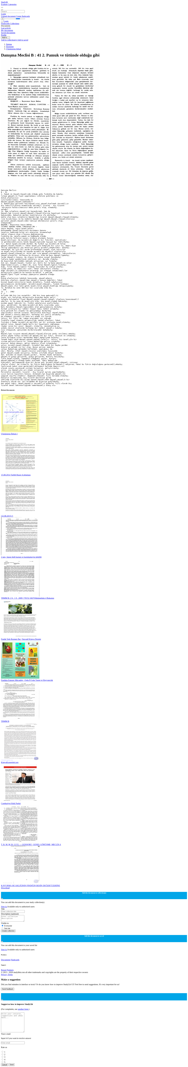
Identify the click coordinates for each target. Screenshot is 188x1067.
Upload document (8, 16)
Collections (14, 23)
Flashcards (5, 23)
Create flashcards (23, 16)
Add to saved (22, 40)
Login (3, 14)
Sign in (4, 907)
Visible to (5, 923)
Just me (7, 928)
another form (23, 1009)
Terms (10, 975)
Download (5, 888)
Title (3, 909)
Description (10, 914)
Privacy (4, 975)
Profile (3, 35)
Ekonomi (10, 47)
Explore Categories (8, 4)
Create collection (8, 931)
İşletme (9, 44)
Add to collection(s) (9, 40)
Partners (10, 970)
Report (4, 970)
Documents (5, 960)
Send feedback (7, 989)
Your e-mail (5, 1034)
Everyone (8, 926)
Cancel (4, 1065)
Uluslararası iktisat (13, 49)
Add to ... (5, 38)
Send (12, 1065)
